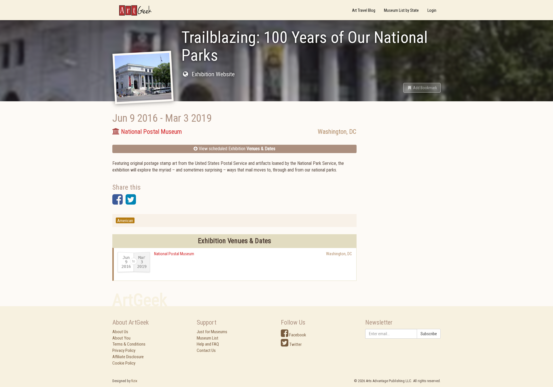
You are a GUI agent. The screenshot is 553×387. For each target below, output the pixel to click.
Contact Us (206, 350)
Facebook (297, 335)
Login (431, 10)
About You (121, 338)
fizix (134, 381)
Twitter (295, 344)
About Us (120, 331)
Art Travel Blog (363, 10)
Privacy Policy (123, 350)
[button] (422, 88)
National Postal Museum (174, 253)
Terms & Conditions (128, 344)
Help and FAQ (208, 344)
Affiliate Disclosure (128, 356)
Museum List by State (401, 10)
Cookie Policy (123, 363)
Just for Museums (212, 331)
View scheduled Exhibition (236, 148)
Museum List (207, 338)
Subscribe (429, 333)
